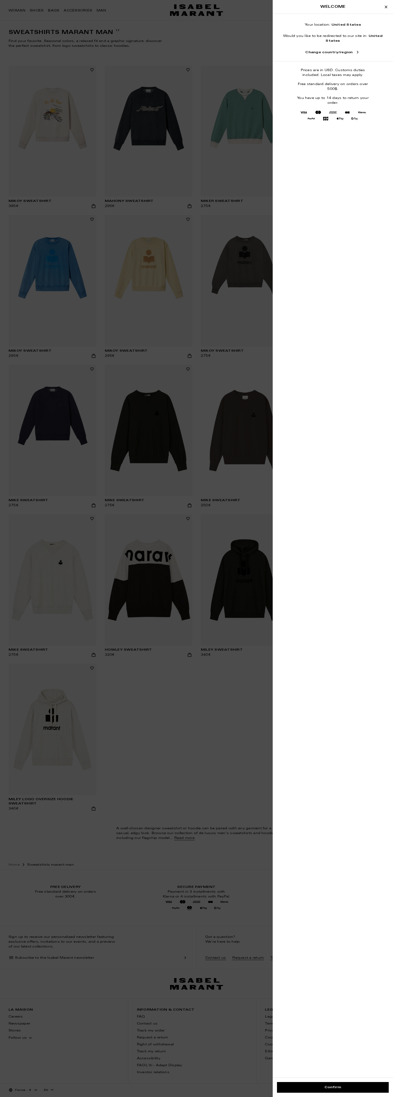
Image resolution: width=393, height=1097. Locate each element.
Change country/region (329, 52)
